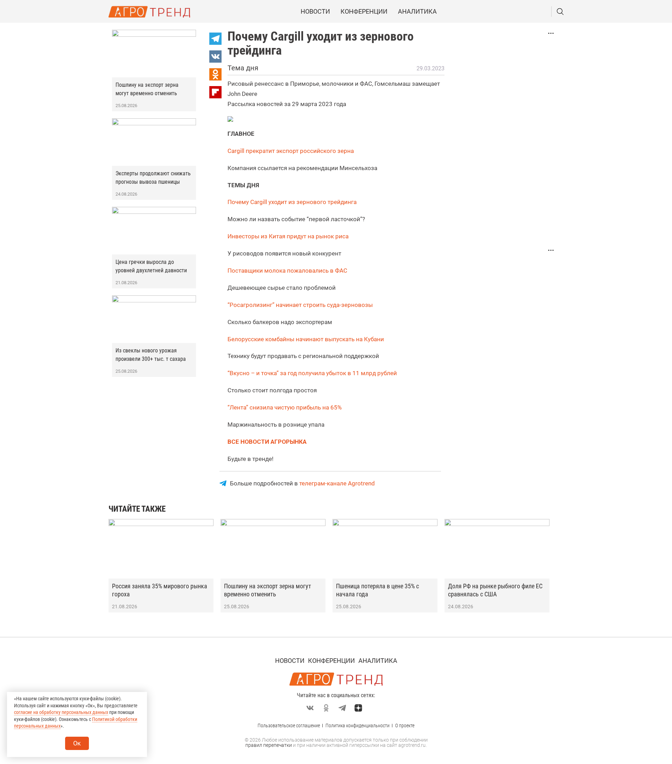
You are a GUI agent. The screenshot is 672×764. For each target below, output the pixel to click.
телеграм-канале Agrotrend (337, 483)
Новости (315, 11)
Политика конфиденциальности (358, 725)
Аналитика (417, 11)
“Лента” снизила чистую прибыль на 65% (285, 407)
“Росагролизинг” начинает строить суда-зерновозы (300, 304)
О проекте (404, 725)
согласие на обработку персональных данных (61, 712)
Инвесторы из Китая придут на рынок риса (288, 236)
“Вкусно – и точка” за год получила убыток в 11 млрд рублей (312, 373)
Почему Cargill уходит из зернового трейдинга (292, 201)
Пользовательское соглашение (289, 725)
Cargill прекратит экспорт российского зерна (291, 150)
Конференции (364, 11)
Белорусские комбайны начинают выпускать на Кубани (305, 339)
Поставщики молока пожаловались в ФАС (287, 270)
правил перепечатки (268, 745)
